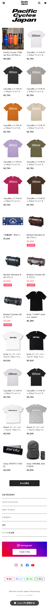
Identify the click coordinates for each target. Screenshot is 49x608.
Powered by (21, 595)
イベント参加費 (8, 533)
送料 (4, 525)
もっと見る (24, 483)
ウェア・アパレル (8, 510)
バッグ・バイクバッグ (10, 502)
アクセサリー (7, 517)
